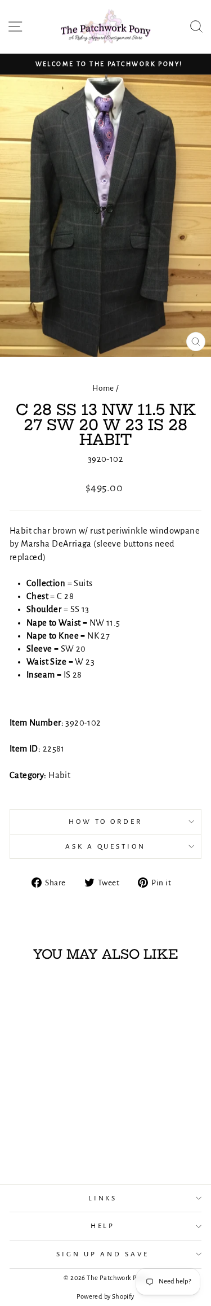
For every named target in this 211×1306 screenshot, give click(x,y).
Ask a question (105, 846)
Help (103, 1226)
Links (103, 1198)
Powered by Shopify (105, 1296)
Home (103, 388)
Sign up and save (102, 1254)
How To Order (105, 821)
